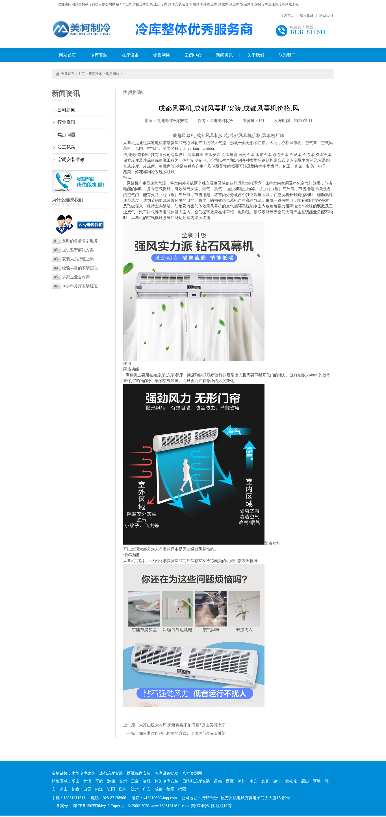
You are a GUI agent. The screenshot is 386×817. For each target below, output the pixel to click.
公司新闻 (66, 109)
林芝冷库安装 (166, 781)
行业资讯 (66, 122)
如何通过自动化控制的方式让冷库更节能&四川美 (182, 733)
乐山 (75, 781)
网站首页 (67, 55)
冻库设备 (130, 55)
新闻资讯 (224, 55)
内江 (99, 789)
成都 (158, 789)
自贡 (87, 789)
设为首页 (287, 16)
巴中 (123, 789)
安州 (123, 781)
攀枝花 (291, 781)
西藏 (230, 781)
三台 (135, 781)
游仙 (111, 781)
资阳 (111, 789)
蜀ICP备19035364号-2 (90, 806)
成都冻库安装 (111, 773)
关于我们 (255, 55)
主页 (81, 74)
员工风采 (66, 147)
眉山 (305, 781)
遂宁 (277, 781)
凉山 (64, 789)
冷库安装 (98, 55)
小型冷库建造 (83, 773)
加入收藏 (306, 16)
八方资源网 (192, 773)
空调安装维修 (70, 159)
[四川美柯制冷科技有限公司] (82, 37)
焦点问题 (112, 74)
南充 (253, 781)
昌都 (218, 781)
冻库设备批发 (166, 773)
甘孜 (75, 789)
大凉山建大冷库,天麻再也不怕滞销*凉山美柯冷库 (182, 725)
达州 (135, 789)
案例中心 (193, 55)
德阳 (170, 789)
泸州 (242, 781)
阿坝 (317, 781)
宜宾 (265, 781)
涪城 (147, 781)
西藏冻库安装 (139, 773)
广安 (147, 789)
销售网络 (161, 55)
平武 (99, 781)
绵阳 (182, 789)
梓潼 (87, 781)
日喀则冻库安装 (196, 781)
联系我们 (326, 16)
